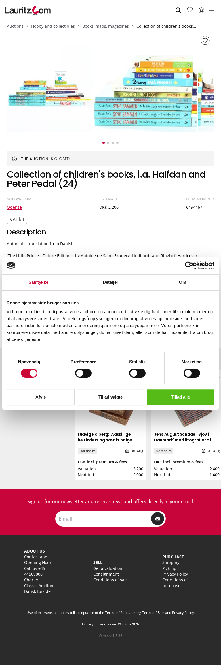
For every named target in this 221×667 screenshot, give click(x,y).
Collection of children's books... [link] (166, 26)
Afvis (40, 396)
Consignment (106, 574)
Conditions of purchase (175, 582)
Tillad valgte (110, 396)
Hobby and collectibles (53, 26)
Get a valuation (107, 568)
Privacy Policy (175, 574)
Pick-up (169, 568)
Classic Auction (38, 585)
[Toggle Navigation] (211, 10)
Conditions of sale (110, 580)
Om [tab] (182, 282)
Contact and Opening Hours (39, 559)
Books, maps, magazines (105, 26)
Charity (31, 580)
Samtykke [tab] (38, 282)
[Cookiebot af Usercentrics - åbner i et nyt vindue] (189, 265)
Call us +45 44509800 (34, 571)
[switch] (83, 373)
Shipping (171, 562)
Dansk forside (37, 591)
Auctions (15, 26)
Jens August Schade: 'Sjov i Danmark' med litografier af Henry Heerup (182, 440)
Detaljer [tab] (111, 282)
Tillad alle (180, 396)
